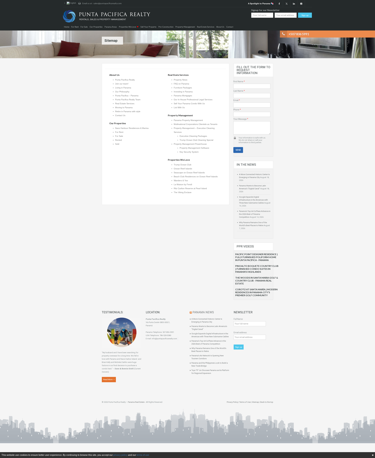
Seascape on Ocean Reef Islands (189, 172)
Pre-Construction (165, 27)
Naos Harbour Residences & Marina (132, 128)
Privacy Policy (232, 402)
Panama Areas (110, 27)
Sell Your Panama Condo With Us (189, 103)
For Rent (75, 27)
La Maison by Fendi (183, 184)
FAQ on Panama (181, 84)
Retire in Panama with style (127, 111)
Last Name (239, 91)
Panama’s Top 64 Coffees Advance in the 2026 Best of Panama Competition (254, 214)
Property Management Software (194, 148)
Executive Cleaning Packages (193, 136)
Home (66, 27)
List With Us (179, 107)
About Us (220, 27)
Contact (229, 27)
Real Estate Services (205, 27)
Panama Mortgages (183, 95)
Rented (118, 140)
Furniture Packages (183, 87)
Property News (180, 80)
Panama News (203, 312)
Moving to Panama (124, 107)
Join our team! (121, 84)
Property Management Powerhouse (190, 144)
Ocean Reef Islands (183, 168)
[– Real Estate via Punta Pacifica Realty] (106, 16)
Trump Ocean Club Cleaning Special (196, 140)
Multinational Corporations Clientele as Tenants (195, 124)
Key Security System (189, 152)
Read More (108, 379)
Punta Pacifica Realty (125, 80)
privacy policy (120, 455)
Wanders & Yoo (181, 180)
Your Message (240, 119)
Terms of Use (245, 402)
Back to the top (266, 402)
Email (236, 100)
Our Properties (96, 27)
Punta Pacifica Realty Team (127, 99)
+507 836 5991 (299, 34)
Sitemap (255, 402)
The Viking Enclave (182, 192)
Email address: (240, 332)
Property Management (185, 27)
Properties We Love (127, 27)
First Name (239, 81)
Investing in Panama (183, 91)
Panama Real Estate (136, 402)
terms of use (143, 455)
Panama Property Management (188, 120)
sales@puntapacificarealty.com (107, 3)
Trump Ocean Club (182, 164)
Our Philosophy (122, 91)
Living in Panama (123, 87)
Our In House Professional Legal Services (193, 99)
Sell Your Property (148, 27)
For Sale (84, 27)
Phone (237, 109)
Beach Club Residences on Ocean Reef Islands (196, 176)
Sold (117, 144)
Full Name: (238, 319)
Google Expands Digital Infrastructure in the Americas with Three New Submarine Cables (253, 200)
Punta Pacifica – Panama (126, 95)
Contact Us (120, 115)
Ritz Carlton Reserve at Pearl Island (190, 188)
